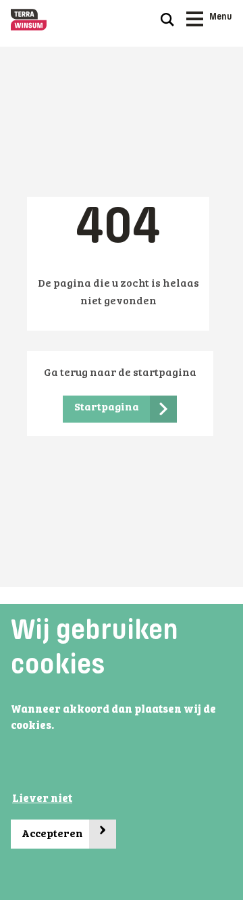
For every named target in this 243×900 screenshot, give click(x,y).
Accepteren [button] (64, 830)
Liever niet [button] (42, 799)
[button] (58, 727)
